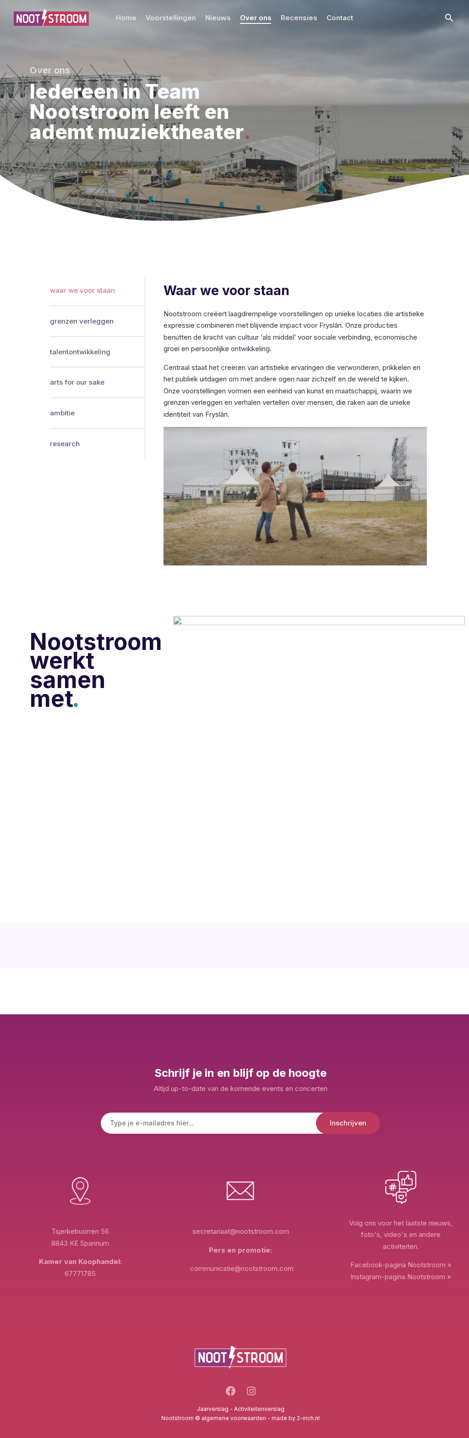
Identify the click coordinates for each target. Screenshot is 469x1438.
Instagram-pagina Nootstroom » (400, 1276)
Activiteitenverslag (259, 1408)
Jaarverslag (213, 1408)
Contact (340, 17)
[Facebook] (230, 1393)
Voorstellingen (171, 17)
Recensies (299, 17)
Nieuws (218, 17)
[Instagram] (251, 1393)
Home (126, 17)
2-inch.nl (308, 1418)
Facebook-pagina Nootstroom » (401, 1264)
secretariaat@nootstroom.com (240, 1231)
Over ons (256, 17)
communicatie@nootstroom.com (242, 1268)
